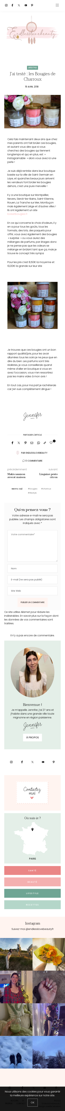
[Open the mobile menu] (57, 5)
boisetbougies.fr (17, 214)
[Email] (32, 443)
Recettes (32, 904)
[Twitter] (19, 5)
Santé (32, 870)
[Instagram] (6, 5)
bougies (33, 488)
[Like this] (51, 443)
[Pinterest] (32, 5)
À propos (32, 737)
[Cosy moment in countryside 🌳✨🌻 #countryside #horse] (16, 954)
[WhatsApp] (38, 443)
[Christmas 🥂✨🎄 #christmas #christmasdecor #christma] (48, 1019)
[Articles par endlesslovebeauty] (18, 452)
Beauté (32, 882)
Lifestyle (32, 67)
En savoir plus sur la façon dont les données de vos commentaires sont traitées (31, 619)
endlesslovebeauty (36, 452)
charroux (47, 488)
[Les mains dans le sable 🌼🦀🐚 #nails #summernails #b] (48, 987)
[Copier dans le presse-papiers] (44, 443)
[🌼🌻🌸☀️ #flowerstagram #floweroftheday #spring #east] (48, 954)
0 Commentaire (33, 460)
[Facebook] (12, 5)
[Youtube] (25, 5)
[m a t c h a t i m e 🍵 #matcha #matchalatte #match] (16, 1019)
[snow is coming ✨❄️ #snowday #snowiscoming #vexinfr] (48, 1052)
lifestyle (33, 492)
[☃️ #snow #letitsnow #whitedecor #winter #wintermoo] (16, 1052)
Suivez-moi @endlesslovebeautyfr (33, 929)
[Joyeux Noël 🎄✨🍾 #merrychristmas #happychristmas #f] (16, 987)
